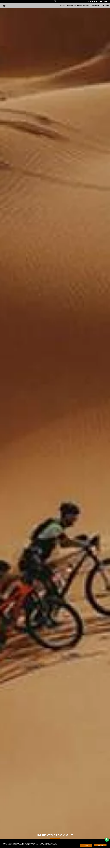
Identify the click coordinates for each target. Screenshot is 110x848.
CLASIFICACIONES (105, 5)
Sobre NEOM (86, 5)
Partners (79, 5)
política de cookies (28, 845)
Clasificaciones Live (71, 5)
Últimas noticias (95, 5)
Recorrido (62, 5)
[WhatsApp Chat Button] (107, 840)
